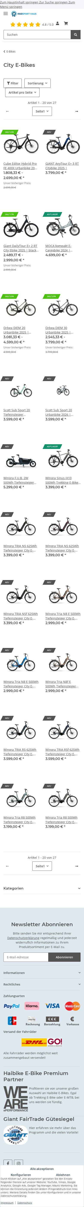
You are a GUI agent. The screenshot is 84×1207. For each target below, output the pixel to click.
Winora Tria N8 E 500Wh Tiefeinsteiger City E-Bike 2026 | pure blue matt (21, 684)
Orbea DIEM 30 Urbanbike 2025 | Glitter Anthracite (58, 330)
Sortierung (36, 83)
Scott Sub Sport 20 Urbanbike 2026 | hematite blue (58, 412)
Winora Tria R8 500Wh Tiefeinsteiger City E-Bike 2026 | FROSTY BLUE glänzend (19, 819)
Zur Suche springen (53, 2)
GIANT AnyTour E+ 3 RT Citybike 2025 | (62, 166)
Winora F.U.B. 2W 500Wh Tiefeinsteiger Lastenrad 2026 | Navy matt (19, 480)
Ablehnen (63, 1175)
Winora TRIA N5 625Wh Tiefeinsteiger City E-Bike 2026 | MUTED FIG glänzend (62, 548)
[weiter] (77, 111)
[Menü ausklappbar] (5, 11)
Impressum (7, 1202)
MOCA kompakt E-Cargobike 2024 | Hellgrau (58, 248)
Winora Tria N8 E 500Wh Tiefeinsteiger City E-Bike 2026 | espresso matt (63, 616)
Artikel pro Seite (21, 92)
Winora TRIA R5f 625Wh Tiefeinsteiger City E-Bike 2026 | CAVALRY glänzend (62, 752)
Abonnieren (64, 957)
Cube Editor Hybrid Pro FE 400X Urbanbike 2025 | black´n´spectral (20, 166)
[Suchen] (76, 34)
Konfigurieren (21, 1175)
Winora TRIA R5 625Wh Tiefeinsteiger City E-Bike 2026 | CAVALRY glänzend (19, 752)
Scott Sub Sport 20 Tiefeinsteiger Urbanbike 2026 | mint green (19, 412)
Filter (14, 83)
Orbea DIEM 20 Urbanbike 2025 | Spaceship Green (16, 330)
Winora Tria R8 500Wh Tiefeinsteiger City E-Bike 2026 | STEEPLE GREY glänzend (61, 819)
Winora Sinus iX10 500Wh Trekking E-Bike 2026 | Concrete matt (61, 480)
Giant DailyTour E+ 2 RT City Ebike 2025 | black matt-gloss (20, 248)
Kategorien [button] (13, 888)
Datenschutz (24, 1202)
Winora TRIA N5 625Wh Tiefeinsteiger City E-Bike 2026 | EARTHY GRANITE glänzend (20, 548)
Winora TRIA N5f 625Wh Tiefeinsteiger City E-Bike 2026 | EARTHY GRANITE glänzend (20, 616)
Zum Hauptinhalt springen (19, 2)
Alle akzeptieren (42, 1169)
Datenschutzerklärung (23, 938)
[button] (57, 23)
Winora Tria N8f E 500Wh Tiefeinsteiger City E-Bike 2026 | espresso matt (60, 684)
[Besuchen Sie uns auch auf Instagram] (18, 1163)
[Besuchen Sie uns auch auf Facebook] (7, 1163)
